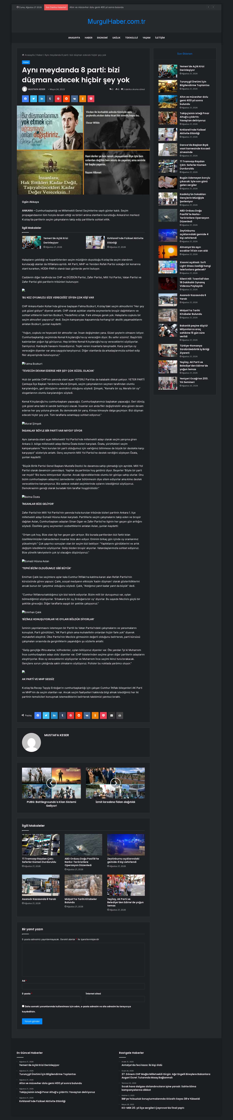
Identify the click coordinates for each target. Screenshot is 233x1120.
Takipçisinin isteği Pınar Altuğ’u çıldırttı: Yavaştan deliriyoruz (194, 117)
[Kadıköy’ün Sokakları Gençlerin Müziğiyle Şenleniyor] (167, 199)
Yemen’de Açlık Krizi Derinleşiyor (192, 68)
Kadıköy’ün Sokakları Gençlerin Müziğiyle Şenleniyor (193, 198)
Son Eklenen (184, 53)
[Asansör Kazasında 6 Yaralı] (41, 885)
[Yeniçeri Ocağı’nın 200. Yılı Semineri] (167, 383)
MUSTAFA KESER (36, 89)
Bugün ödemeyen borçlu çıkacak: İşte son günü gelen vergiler (195, 181)
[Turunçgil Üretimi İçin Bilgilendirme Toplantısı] (167, 86)
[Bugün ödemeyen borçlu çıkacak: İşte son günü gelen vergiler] (167, 182)
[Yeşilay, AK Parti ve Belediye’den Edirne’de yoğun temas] (126, 885)
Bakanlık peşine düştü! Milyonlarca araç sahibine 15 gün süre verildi (194, 331)
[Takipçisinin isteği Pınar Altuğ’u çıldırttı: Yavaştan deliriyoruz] (167, 118)
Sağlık (116, 37)
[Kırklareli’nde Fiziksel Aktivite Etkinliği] (95, 242)
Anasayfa (74, 37)
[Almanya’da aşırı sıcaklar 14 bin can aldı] (167, 251)
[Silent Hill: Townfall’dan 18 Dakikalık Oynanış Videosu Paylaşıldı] (167, 283)
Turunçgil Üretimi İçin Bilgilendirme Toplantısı (194, 83)
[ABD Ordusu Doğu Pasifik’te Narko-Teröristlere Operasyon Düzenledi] (83, 844)
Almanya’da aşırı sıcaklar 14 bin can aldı (194, 248)
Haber (88, 37)
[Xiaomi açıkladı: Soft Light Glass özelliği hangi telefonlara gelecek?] (167, 267)
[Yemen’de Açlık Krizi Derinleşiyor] (31, 242)
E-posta (27, 993)
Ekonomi (102, 37)
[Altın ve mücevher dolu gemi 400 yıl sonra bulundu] (167, 101)
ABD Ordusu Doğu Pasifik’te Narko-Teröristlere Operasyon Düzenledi (82, 862)
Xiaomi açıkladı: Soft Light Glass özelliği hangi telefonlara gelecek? (195, 266)
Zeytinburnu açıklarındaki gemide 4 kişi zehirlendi (123, 860)
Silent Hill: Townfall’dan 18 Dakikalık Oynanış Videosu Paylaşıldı (194, 282)
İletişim (160, 37)
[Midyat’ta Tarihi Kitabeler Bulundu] (83, 885)
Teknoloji (131, 37)
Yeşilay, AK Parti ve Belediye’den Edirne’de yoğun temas (125, 902)
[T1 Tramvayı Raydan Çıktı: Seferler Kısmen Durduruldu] (41, 844)
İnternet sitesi (93, 993)
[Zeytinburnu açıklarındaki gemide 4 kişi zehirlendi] (126, 844)
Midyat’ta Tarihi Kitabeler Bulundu (81, 900)
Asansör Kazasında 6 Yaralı (39, 899)
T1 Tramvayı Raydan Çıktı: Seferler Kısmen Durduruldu (39, 860)
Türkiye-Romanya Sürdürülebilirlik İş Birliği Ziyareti (194, 349)
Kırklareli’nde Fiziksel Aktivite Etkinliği (193, 131)
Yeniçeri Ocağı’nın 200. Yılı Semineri (194, 380)
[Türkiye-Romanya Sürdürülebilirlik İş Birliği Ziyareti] (167, 350)
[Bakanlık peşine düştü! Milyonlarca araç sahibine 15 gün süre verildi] (167, 330)
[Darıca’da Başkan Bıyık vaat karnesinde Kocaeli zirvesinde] (167, 149)
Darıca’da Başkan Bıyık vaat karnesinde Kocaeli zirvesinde (195, 148)
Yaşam (146, 37)
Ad (24, 980)
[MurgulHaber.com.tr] (116, 21)
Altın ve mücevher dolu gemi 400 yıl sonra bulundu (97, 7)
